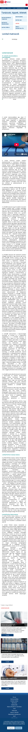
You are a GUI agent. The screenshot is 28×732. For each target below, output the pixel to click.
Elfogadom (11, 728)
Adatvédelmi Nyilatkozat (14, 714)
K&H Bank (14, 703)
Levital (14, 8)
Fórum (14, 697)
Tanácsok (9, 8)
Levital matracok (5, 608)
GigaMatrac (3, 8)
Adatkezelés (14, 705)
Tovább (7, 635)
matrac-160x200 (14, 712)
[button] (2, 2)
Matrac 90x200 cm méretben (14, 706)
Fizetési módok (14, 701)
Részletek (18, 728)
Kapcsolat (14, 710)
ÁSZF (14, 716)
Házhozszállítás (14, 699)
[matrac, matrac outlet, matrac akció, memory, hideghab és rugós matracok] (7, 2)
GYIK (14, 708)
